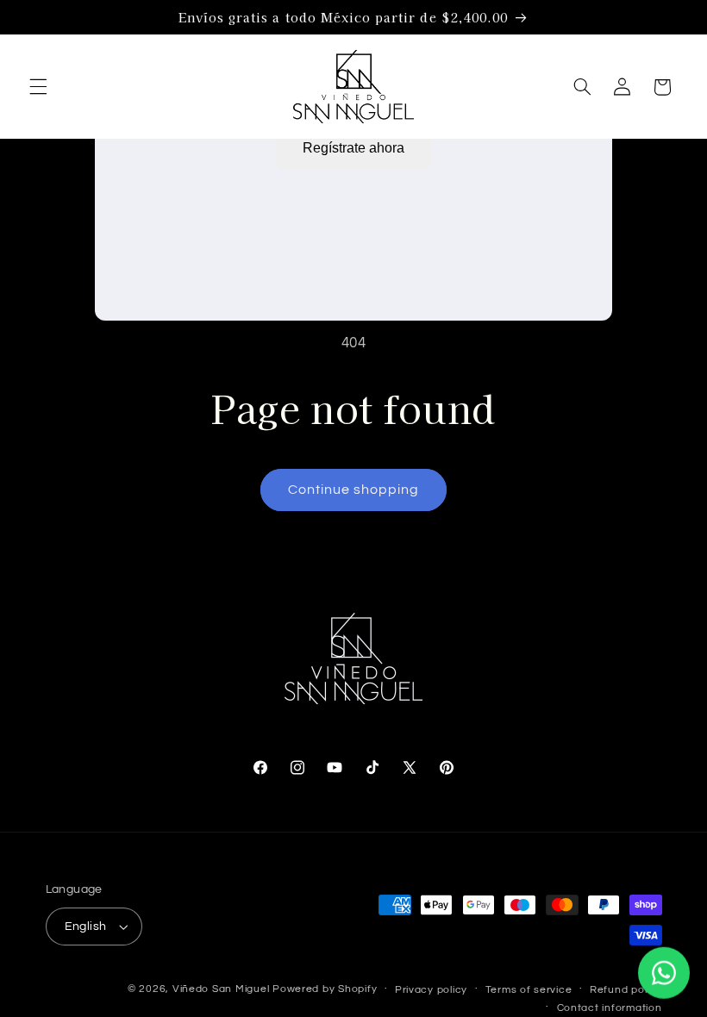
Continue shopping (354, 489)
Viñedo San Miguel (221, 989)
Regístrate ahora (353, 147)
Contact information (609, 1008)
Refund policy (626, 990)
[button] (38, 87)
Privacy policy (431, 990)
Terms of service (528, 990)
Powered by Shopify (324, 989)
